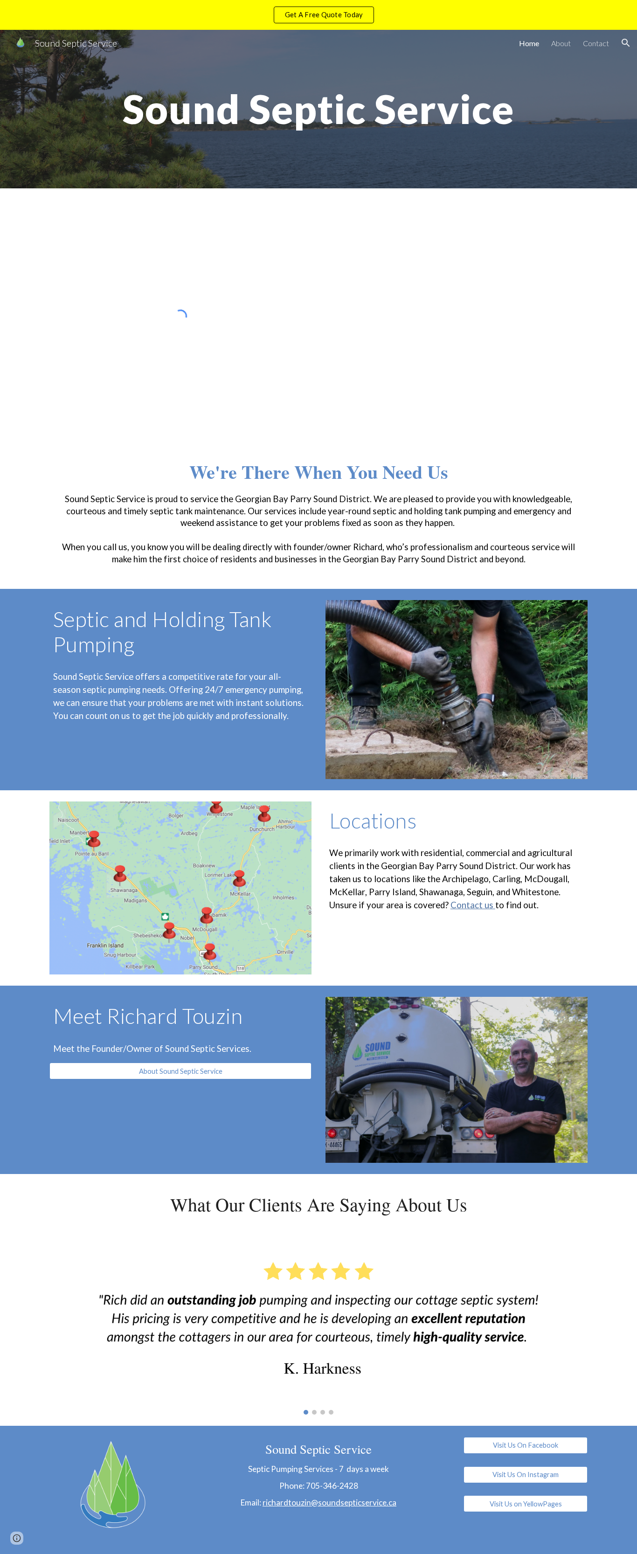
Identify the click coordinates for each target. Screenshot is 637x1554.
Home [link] (529, 43)
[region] (318, 15)
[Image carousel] (318, 1330)
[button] (626, 43)
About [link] (561, 43)
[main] (318, 108)
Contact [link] (596, 43)
